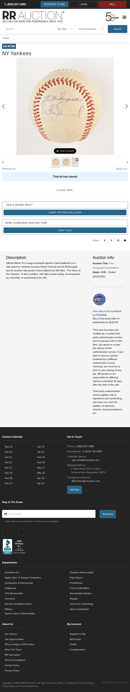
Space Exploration (79, 609)
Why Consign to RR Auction (19, 644)
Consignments (77, 649)
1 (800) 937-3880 (84, 446)
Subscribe (107, 514)
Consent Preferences (27, 686)
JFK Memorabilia (14, 593)
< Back (5, 38)
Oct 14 (8, 457)
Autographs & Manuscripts (19, 582)
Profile (73, 644)
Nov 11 (8, 467)
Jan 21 (41, 452)
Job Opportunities (14, 639)
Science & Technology (81, 603)
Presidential (76, 582)
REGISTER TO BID (54, 4)
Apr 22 (40, 483)
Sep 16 (8, 446)
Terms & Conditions (15, 660)
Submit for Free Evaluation (65, 212)
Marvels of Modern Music (18, 603)
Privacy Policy (12, 670)
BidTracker (75, 639)
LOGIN (83, 4)
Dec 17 (8, 483)
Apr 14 (40, 478)
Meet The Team (13, 649)
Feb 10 (41, 457)
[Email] (125, 240)
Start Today (65, 230)
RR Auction (30, 683)
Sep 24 (8, 452)
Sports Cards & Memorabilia (20, 613)
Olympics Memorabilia (81, 572)
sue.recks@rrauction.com (85, 460)
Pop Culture (76, 577)
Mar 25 (41, 472)
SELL (112, 4)
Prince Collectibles (79, 588)
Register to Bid (77, 634)
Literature (10, 598)
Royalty (74, 598)
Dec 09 (8, 478)
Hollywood (10, 588)
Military (8, 609)
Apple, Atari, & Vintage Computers (23, 577)
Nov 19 (8, 472)
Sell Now (74, 489)
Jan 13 (41, 446)
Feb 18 (41, 462)
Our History (11, 634)
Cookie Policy (12, 665)
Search (117, 29)
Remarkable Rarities (81, 593)
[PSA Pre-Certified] (99, 299)
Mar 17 (41, 467)
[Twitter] (111, 240)
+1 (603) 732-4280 (92, 451)
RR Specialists (12, 654)
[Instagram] (118, 240)
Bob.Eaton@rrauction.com (86, 481)
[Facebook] (105, 240)
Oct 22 (8, 462)
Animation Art (12, 572)
